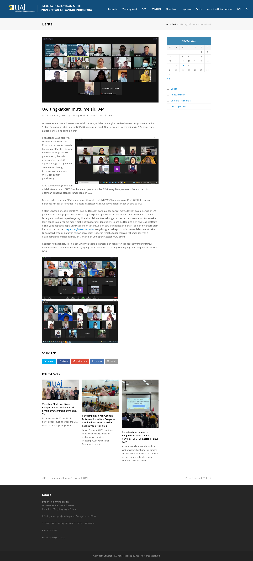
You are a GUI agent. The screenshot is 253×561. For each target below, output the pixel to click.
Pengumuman (178, 94)
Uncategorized (178, 106)
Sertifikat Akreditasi (181, 100)
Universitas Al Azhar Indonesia (119, 555)
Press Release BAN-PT (197, 477)
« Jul (169, 78)
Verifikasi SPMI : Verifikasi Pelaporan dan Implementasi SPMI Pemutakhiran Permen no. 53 (59, 409)
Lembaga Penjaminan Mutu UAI (86, 115)
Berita (111, 115)
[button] (49, 361)
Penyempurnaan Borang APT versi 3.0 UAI (66, 477)
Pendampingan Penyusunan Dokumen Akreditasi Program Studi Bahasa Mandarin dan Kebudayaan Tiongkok (98, 420)
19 (183, 65)
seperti (80, 229)
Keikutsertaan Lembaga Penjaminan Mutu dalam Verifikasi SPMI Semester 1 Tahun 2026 (140, 437)
